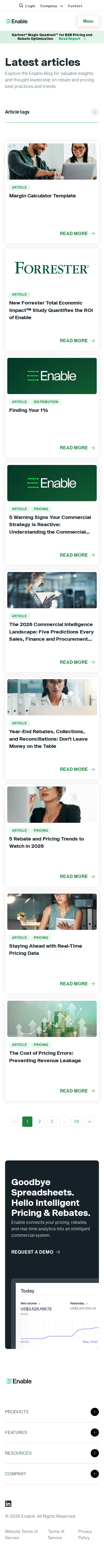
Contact (75, 6)
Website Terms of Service (21, 1534)
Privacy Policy (85, 1534)
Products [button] (17, 1411)
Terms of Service (56, 1534)
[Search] (24, 11)
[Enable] (17, 21)
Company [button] (49, 6)
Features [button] (16, 1432)
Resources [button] (18, 1453)
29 (76, 1121)
